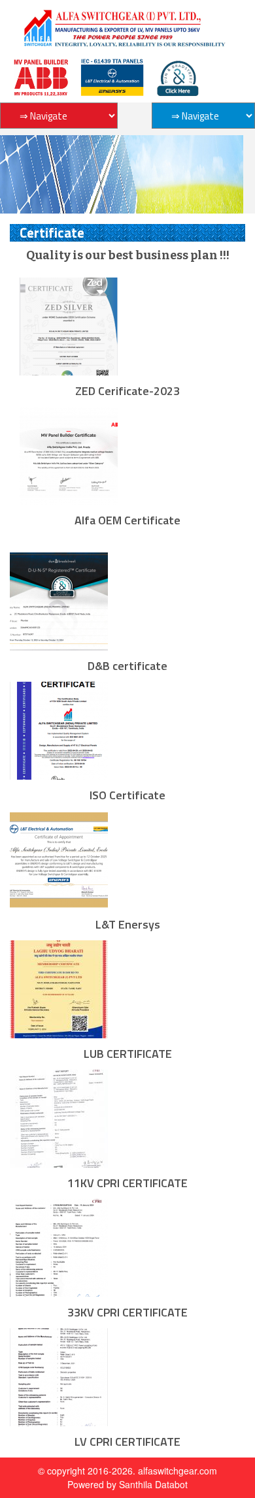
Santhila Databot (153, 1484)
